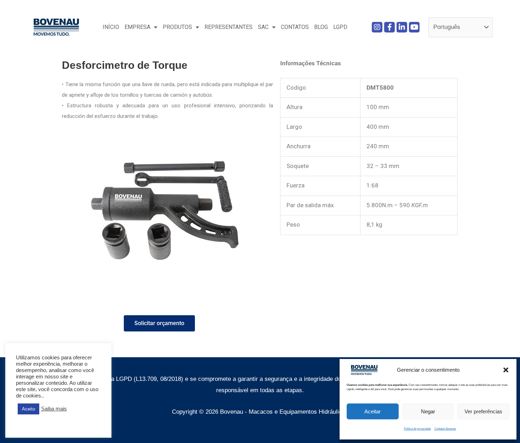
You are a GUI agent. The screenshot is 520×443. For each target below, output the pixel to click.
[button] (505, 369)
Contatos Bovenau (445, 428)
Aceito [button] (28, 409)
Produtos (177, 27)
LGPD (340, 27)
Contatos (295, 27)
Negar (428, 411)
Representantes (228, 27)
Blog (321, 27)
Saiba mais (54, 409)
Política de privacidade (417, 428)
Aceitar (372, 411)
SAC (263, 27)
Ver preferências (483, 411)
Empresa (137, 27)
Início (111, 27)
